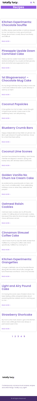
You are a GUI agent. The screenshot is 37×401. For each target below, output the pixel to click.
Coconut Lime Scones (17, 151)
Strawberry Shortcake (17, 315)
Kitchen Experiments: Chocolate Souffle (17, 23)
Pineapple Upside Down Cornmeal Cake (18, 52)
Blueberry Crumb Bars (17, 128)
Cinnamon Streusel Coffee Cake (15, 234)
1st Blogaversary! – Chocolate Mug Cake (16, 79)
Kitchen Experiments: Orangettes (17, 260)
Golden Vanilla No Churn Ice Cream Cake (18, 176)
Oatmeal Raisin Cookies (13, 205)
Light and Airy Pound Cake (16, 287)
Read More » (6, 41)
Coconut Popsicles (15, 104)
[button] (31, 2)
